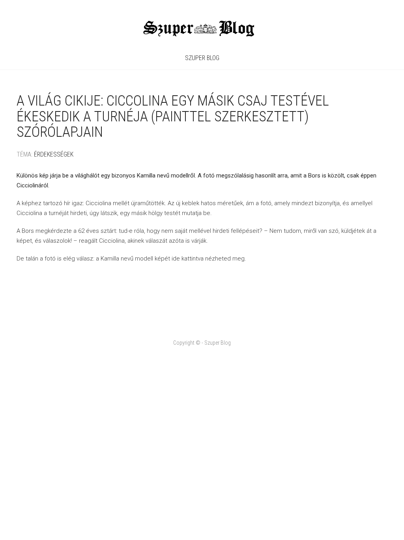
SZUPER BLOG (202, 58)
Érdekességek (53, 154)
